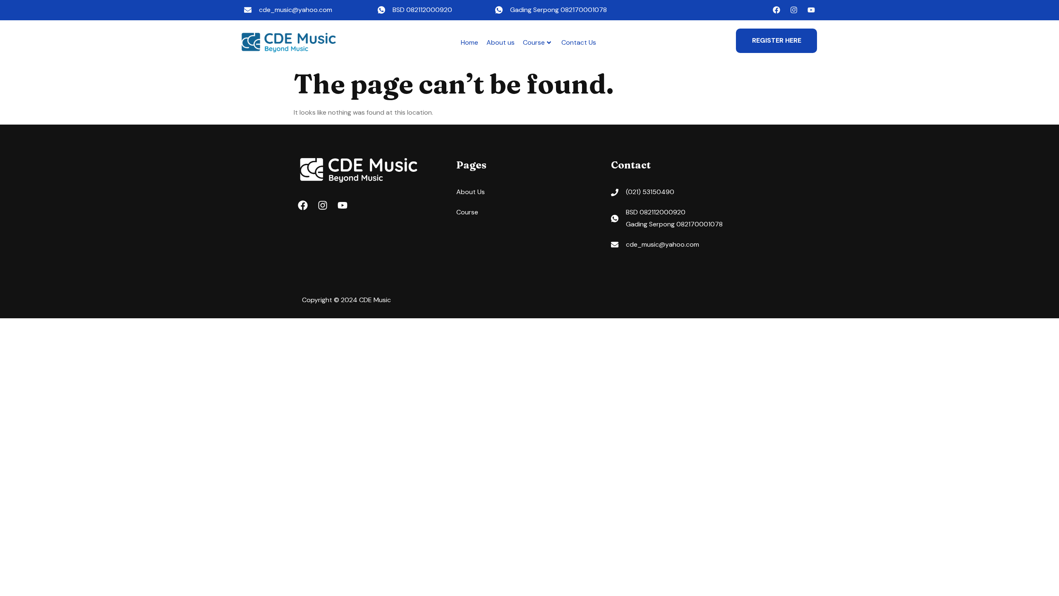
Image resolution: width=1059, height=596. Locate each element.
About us (500, 42)
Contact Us (578, 42)
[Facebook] (776, 10)
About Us (470, 191)
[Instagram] (794, 10)
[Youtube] (811, 10)
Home (469, 42)
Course (534, 42)
